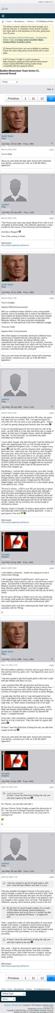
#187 (52, 787)
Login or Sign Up (45, 2)
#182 (52, 218)
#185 (52, 568)
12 (42, 98)
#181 (52, 150)
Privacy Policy (48, 1007)
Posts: (26, 144)
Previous (13, 98)
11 (33, 98)
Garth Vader (7, 136)
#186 (52, 665)
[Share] (52, 143)
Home (3, 989)
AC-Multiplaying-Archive (44, 21)
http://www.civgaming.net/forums (15, 245)
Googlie (6, 554)
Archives (30, 21)
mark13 (5, 204)
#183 (52, 298)
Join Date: (6, 144)
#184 (52, 413)
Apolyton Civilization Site (12, 1005)
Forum (9, 21)
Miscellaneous (19, 21)
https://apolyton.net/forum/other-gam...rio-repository (25, 38)
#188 (52, 877)
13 (51, 98)
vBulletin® (40, 1008)
